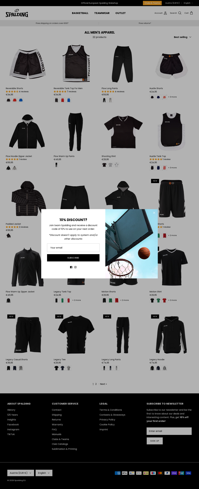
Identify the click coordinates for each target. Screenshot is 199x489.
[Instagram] (75, 267)
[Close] (154, 213)
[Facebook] (71, 267)
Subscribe (73, 257)
